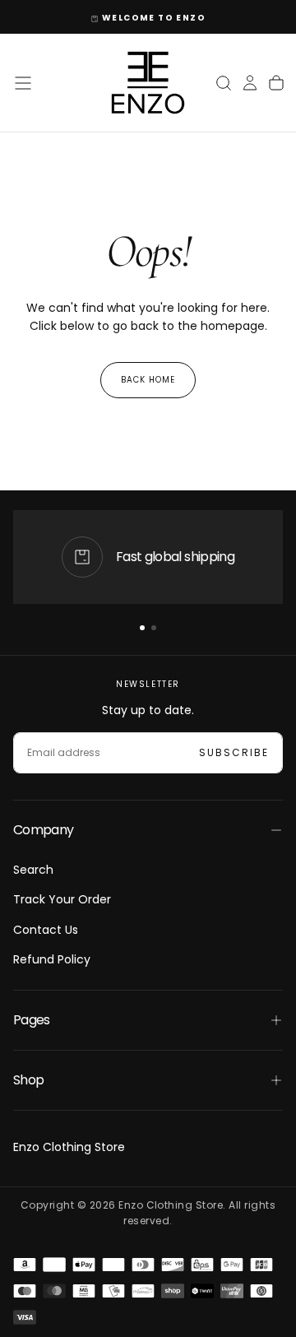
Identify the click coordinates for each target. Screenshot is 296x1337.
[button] (23, 83)
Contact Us (45, 930)
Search (33, 869)
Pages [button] (31, 1019)
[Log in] (250, 83)
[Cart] (276, 83)
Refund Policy (51, 959)
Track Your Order (62, 899)
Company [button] (43, 829)
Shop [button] (28, 1079)
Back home (148, 380)
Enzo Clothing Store (69, 1147)
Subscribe (234, 752)
